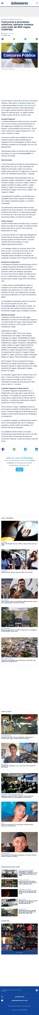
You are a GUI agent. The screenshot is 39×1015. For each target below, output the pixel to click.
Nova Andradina (19, 187)
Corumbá (18, 183)
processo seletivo (11, 124)
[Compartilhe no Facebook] (3, 39)
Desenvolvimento (16, 1010)
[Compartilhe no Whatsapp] (14, 39)
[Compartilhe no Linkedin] (37, 39)
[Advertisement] (19, 86)
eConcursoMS (24, 153)
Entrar (19, 469)
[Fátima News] (19, 3)
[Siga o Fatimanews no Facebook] (37, 990)
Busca (37, 3)
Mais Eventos (19, 952)
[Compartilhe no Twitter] (25, 39)
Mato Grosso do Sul (27, 105)
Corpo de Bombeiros (11, 274)
